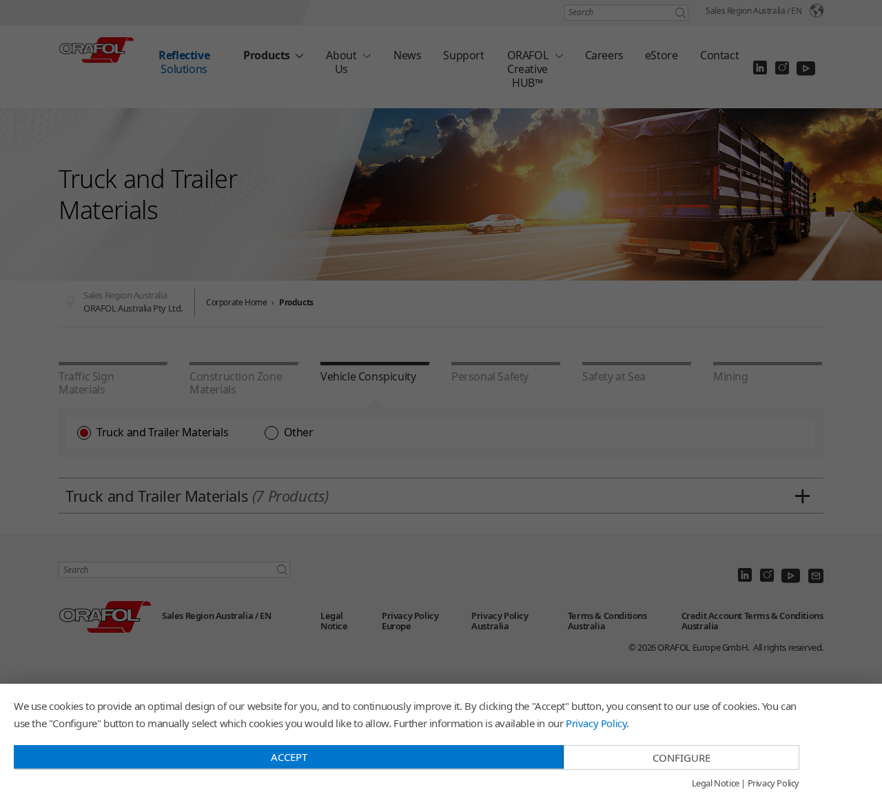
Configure (681, 757)
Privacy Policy (596, 723)
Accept (289, 757)
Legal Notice (715, 783)
